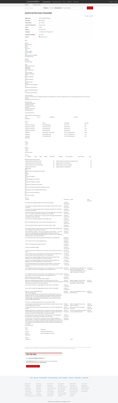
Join (116, 1)
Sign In (111, 1)
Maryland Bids (50, 386)
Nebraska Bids (61, 383)
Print (92, 16)
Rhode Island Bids (73, 388)
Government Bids (46, 1)
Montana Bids (50, 395)
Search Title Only (67, 7)
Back (87, 16)
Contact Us (71, 377)
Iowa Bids (38, 392)
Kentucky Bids (39, 395)
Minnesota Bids (50, 391)
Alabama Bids (28, 383)
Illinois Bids (38, 389)
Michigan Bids (50, 389)
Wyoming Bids (84, 391)
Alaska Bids (27, 385)
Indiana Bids (38, 391)
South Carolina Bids (74, 389)
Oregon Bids (72, 385)
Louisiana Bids (50, 383)
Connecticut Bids (28, 392)
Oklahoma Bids (73, 383)
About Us (36, 377)
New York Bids (61, 391)
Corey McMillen (28, 52)
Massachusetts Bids (51, 388)
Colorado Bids (28, 391)
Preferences (76, 1)
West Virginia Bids (85, 388)
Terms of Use (85, 377)
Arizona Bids (27, 386)
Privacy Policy (78, 377)
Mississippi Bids (50, 392)
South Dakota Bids (74, 391)
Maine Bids (49, 385)
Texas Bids (72, 394)
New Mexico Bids (61, 389)
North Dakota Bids (62, 394)
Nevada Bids (60, 385)
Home (31, 377)
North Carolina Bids (62, 392)
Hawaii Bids (38, 386)
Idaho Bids (38, 388)
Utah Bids (72, 395)
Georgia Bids (39, 385)
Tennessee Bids (73, 392)
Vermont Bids (84, 383)
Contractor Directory (56, 1)
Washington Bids (85, 386)
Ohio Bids (60, 395)
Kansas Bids (38, 394)
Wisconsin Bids (84, 389)
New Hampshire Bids (62, 386)
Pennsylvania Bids (73, 386)
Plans (64, 1)
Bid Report (69, 1)
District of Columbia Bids (30, 395)
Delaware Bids (28, 394)
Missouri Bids (50, 394)
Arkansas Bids (28, 388)
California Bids (28, 389)
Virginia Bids (84, 385)
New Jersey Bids (61, 388)
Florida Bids (38, 383)
